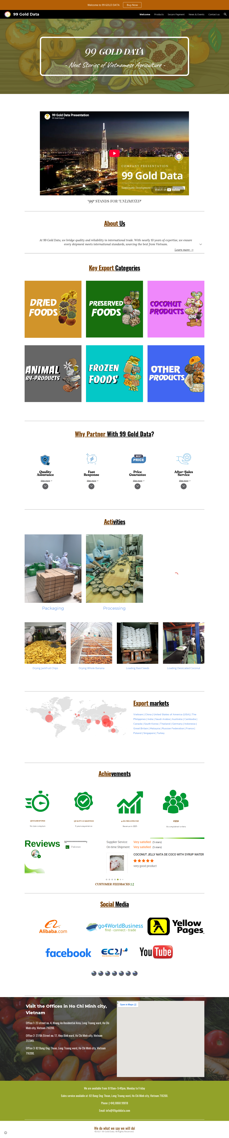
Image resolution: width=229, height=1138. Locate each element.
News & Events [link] (196, 14)
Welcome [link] (145, 14)
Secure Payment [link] (176, 14)
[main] (114, 56)
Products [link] (159, 14)
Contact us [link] (214, 14)
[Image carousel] (114, 859)
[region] (114, 5)
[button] (225, 14)
